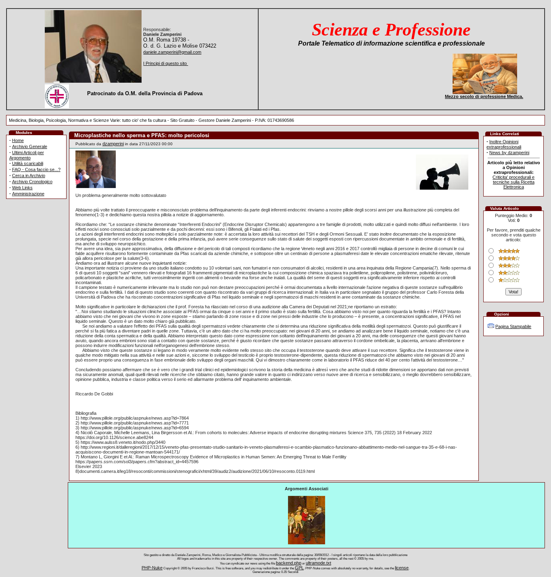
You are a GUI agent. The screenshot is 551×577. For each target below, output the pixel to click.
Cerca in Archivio (28, 175)
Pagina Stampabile (513, 326)
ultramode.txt (318, 562)
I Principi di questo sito (165, 63)
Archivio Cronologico (32, 181)
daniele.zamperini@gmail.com (172, 52)
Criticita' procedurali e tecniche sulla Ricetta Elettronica (513, 182)
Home (18, 140)
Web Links (22, 187)
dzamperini (113, 143)
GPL (299, 567)
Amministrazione (28, 193)
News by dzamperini (509, 152)
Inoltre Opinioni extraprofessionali (503, 144)
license (402, 567)
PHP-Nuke (152, 567)
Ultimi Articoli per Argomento (26, 155)
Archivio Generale (29, 146)
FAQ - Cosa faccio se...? (36, 169)
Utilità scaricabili (27, 163)
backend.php (288, 562)
